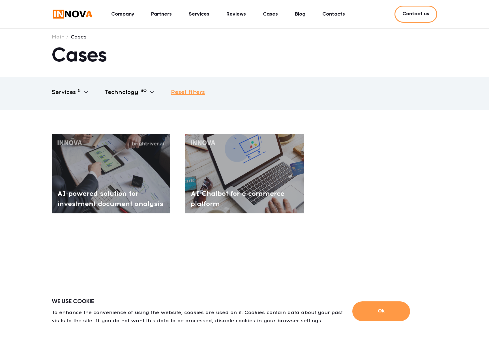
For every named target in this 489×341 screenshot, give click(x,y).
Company (122, 14)
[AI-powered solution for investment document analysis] (111, 173)
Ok (381, 311)
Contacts (333, 14)
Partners (161, 14)
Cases (270, 14)
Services (199, 14)
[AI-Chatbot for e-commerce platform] (244, 173)
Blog (300, 14)
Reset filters (188, 92)
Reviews (236, 14)
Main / (60, 37)
